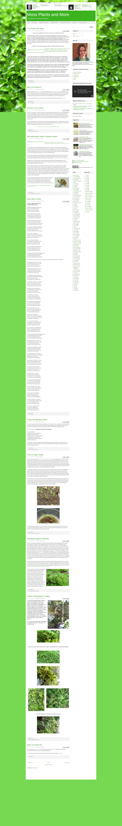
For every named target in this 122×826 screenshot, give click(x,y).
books (74, 185)
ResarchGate (75, 75)
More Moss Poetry (34, 199)
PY (52, 3)
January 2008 (88, 209)
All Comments (76, 36)
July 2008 (87, 199)
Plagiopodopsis (76, 251)
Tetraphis (75, 281)
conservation (75, 196)
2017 (86, 175)
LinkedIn (75, 78)
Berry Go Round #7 (34, 87)
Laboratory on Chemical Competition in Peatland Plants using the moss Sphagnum (82, 107)
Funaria (32, 131)
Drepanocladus (76, 202)
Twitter (74, 79)
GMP (43, 3)
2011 (86, 185)
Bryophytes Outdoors (83, 130)
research (33, 81)
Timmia (74, 284)
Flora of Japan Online (35, 455)
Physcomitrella (76, 247)
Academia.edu (76, 76)
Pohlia (74, 254)
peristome (75, 245)
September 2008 (88, 196)
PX (51, 3)
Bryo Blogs (34, 22)
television (75, 280)
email (74, 204)
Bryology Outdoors (83, 22)
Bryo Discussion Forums (65, 22)
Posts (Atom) (34, 767)
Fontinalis (75, 211)
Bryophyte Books (54, 22)
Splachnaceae (76, 271)
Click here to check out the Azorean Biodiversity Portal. (48, 126)
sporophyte (75, 274)
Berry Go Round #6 (34, 745)
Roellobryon (75, 266)
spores (74, 272)
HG (47, 3)
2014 (86, 180)
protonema (75, 257)
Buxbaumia (75, 188)
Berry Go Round (39, 91)
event (74, 205)
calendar (75, 189)
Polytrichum (75, 256)
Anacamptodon (76, 178)
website (32, 102)
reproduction (75, 258)
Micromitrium (75, 234)
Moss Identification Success (84, 123)
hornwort (75, 224)
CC (32, 3)
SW (57, 3)
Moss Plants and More (48, 14)
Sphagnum (36, 449)
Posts (75, 34)
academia (75, 175)
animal (32, 193)
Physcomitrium (76, 248)
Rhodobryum (75, 264)
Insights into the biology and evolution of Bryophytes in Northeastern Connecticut (83, 109)
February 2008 (88, 208)
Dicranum (75, 198)
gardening (75, 215)
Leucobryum (33, 590)
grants (74, 219)
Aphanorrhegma (76, 180)
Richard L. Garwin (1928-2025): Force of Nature (77, 5)
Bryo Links (75, 22)
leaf (74, 227)
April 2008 (87, 204)
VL (37, 3)
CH (33, 3)
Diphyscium (75, 199)
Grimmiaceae (76, 221)
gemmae (75, 218)
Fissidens (75, 209)
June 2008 (87, 201)
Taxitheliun (75, 278)
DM (41, 3)
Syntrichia (75, 275)
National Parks (76, 240)
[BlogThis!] (64, 31)
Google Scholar (76, 73)
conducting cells (76, 195)
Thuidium (75, 282)
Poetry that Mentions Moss (37, 420)
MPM (49, 3)
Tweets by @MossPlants (77, 116)
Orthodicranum (76, 241)
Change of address (44, 4)
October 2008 (87, 194)
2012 (86, 183)
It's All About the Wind (35, 29)
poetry (32, 414)
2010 (86, 186)
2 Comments (30, 192)
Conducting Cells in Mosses (84, 151)
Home (29, 22)
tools (74, 285)
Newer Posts (30, 762)
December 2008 (88, 191)
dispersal (75, 201)
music (74, 238)
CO (35, 3)
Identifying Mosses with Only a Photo (86, 144)
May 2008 (87, 203)
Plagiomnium (75, 250)
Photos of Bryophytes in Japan (38, 596)
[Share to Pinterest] (68, 31)
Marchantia (75, 232)
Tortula (74, 287)
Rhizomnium (75, 263)
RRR (54, 3)
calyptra (74, 192)
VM (60, 3)
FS (28, 3)
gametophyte (33, 739)
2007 (86, 211)
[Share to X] (66, 31)
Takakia (74, 277)
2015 (86, 178)
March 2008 (87, 206)
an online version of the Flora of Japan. (46, 459)
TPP (59, 3)
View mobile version (48, 764)
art (73, 182)
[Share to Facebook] (67, 31)
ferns (32, 533)
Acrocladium (75, 176)
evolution (75, 206)
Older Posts (67, 762)
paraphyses (75, 244)
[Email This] (63, 31)
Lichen (74, 230)
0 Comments (30, 80)
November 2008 (88, 193)
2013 (86, 181)
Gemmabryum (76, 217)
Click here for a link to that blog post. (61, 157)
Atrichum (75, 183)
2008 (86, 190)
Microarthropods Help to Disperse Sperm (42, 136)
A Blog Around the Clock (54, 91)
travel (35, 533)
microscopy (75, 235)
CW (39, 3)
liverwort (75, 231)
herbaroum (75, 222)
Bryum (35, 193)
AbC (30, 3)
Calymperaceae (76, 191)
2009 (86, 188)
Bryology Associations (43, 22)
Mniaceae (75, 237)
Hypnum (75, 225)
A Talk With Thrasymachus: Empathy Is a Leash (36, 5)
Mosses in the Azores (35, 108)
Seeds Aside (52, 749)
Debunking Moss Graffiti (83, 137)
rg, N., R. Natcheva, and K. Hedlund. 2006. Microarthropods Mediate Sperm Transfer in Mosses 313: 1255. (48, 143)
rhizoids (74, 261)
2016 (86, 176)
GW (45, 3)
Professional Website (77, 72)
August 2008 (87, 198)
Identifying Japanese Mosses (38, 539)
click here (63, 98)
